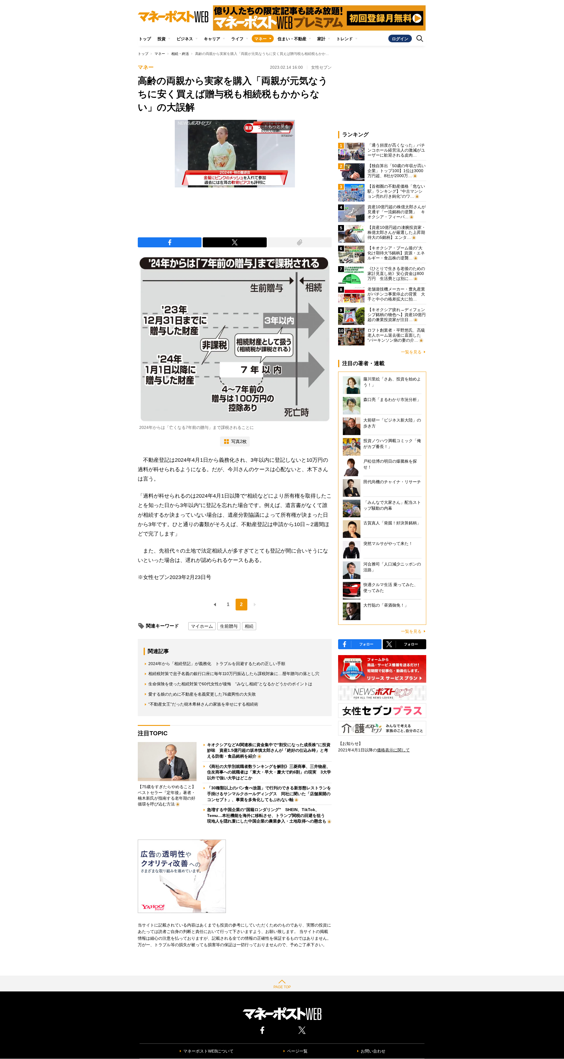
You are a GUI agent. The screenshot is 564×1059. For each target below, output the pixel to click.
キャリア (212, 38)
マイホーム (202, 626)
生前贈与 (229, 626)
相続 (249, 626)
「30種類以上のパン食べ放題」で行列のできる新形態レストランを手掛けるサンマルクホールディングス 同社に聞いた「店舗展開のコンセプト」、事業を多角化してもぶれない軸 (269, 794)
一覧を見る (411, 352)
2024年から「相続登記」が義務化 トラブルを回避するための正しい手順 (216, 663)
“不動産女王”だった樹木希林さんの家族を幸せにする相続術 (203, 704)
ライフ (237, 38)
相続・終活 (180, 54)
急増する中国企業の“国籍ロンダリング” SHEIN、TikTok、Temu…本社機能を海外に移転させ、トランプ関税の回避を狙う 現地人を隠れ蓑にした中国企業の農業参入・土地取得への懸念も (268, 815)
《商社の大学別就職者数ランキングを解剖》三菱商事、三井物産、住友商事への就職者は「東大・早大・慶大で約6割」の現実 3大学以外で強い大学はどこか (269, 772)
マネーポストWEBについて (208, 1051)
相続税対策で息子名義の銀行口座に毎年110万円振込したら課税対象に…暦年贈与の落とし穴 (233, 673)
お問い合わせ (373, 1051)
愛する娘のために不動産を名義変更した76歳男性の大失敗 (202, 694)
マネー (260, 38)
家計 (321, 38)
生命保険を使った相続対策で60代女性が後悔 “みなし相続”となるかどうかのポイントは (230, 684)
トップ (145, 38)
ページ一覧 (297, 1051)
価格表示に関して (393, 750)
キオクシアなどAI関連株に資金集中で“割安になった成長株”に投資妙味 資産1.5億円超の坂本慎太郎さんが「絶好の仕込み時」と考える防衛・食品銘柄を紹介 (268, 750)
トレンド (344, 38)
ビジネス (185, 38)
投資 (161, 38)
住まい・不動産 (292, 38)
